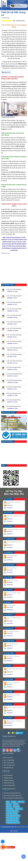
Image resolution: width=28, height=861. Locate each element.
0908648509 (10, 311)
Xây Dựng (16, 806)
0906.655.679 (10, 847)
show (8, 72)
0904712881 (10, 337)
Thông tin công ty (8, 777)
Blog (8, 801)
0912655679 (10, 505)
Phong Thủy (19, 808)
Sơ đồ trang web (8, 775)
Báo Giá (9, 803)
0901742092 (10, 356)
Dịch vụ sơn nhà (8, 757)
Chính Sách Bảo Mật (12, 813)
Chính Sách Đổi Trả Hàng (13, 815)
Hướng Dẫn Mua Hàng (12, 820)
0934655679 (10, 298)
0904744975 (10, 363)
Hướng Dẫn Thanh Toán (13, 822)
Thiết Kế (15, 803)
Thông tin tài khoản (9, 780)
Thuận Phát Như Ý (21, 827)
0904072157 (10, 376)
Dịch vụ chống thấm (9, 760)
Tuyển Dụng (10, 808)
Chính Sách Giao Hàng (12, 817)
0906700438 (10, 350)
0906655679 (10, 291)
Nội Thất (9, 806)
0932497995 (10, 324)
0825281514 (10, 557)
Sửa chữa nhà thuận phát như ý (12, 793)
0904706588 (10, 317)
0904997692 (10, 389)
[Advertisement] (14, 268)
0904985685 (10, 343)
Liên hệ (14, 801)
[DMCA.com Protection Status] (11, 732)
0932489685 (10, 408)
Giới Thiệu (21, 801)
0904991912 (10, 369)
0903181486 (10, 330)
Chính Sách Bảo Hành (12, 810)
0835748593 (10, 395)
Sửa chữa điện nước (9, 765)
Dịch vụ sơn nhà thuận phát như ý (13, 795)
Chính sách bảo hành (9, 785)
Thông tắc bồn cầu (8, 767)
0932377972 (10, 402)
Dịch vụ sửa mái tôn (9, 762)
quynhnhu (7, 17)
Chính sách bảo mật (9, 782)
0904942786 (10, 382)
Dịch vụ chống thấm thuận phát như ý (13, 798)
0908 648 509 (10, 607)
